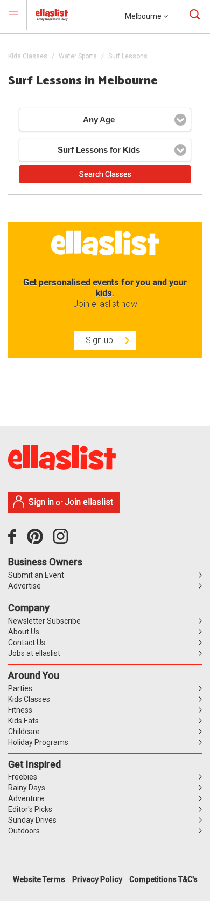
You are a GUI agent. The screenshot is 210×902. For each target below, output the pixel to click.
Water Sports (78, 56)
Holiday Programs (38, 742)
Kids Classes (27, 56)
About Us (23, 631)
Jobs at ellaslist (34, 653)
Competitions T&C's (163, 879)
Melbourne (144, 16)
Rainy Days (26, 787)
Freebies (22, 777)
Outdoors (24, 830)
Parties (20, 688)
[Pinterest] (39, 540)
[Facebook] (15, 540)
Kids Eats (23, 720)
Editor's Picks (30, 809)
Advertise (24, 586)
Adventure (26, 798)
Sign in (41, 502)
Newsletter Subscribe (44, 621)
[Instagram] (62, 540)
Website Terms (39, 879)
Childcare (24, 731)
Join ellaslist (89, 502)
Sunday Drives (32, 820)
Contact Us (26, 642)
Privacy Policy (97, 879)
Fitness (20, 710)
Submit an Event (36, 575)
